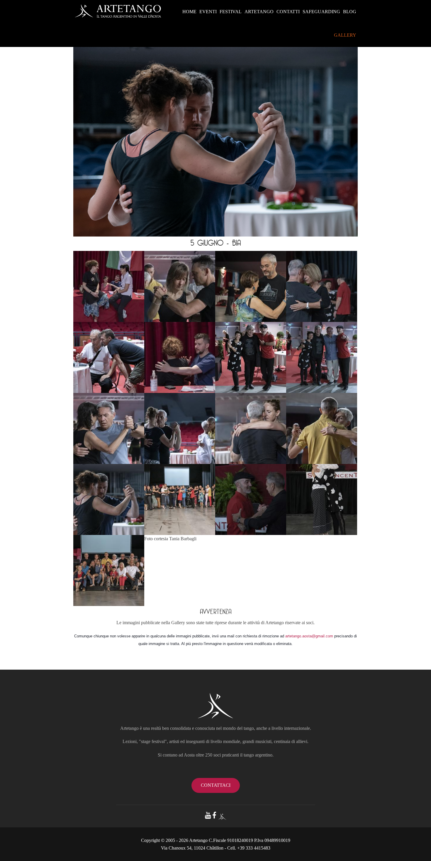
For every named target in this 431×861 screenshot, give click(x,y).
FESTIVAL (231, 11)
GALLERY (345, 35)
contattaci (215, 785)
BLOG (349, 11)
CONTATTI (288, 11)
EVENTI (208, 11)
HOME (189, 11)
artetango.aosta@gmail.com (309, 636)
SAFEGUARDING (321, 11)
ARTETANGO (259, 11)
